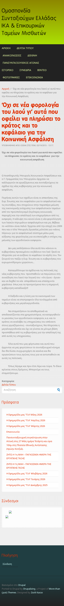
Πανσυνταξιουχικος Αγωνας (21, 62)
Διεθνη (32, 55)
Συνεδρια (25, 70)
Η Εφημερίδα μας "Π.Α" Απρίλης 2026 (25, 420)
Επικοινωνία (13, 431)
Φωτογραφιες (11, 77)
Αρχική (5, 88)
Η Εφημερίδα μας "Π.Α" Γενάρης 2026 (25, 479)
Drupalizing (29, 588)
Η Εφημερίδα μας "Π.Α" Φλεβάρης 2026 (26, 473)
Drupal (21, 585)
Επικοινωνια (34, 77)
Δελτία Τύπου (9, 384)
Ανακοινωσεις (12, 55)
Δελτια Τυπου (25, 48)
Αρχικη (6, 48)
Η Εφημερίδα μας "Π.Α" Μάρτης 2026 (25, 426)
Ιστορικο (7, 70)
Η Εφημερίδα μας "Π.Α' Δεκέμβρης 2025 (26, 485)
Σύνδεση (7, 564)
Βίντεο (42, 70)
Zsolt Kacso (37, 592)
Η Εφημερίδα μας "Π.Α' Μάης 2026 (24, 414)
